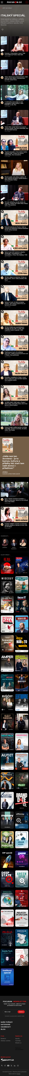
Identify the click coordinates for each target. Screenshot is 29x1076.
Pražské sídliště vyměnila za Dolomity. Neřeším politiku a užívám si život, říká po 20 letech (16, 525)
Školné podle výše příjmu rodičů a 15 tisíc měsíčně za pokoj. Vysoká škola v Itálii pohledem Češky (16, 178)
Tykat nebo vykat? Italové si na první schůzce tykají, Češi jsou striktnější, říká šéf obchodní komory (16, 128)
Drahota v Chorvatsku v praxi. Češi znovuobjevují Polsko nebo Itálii (15, 54)
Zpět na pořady (7, 8)
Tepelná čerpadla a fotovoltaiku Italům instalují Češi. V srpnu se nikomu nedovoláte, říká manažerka (16, 153)
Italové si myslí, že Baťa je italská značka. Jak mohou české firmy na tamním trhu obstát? (15, 303)
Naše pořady (7, 1022)
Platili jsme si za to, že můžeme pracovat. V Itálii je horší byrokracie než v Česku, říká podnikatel (16, 353)
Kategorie (5, 1024)
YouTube (18, 1040)
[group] (5, 543)
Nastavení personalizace (19, 1048)
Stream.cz (18, 1043)
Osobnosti (6, 1027)
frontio (18, 1073)
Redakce (3, 1038)
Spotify (17, 1038)
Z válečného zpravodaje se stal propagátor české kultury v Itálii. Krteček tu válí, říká (14, 103)
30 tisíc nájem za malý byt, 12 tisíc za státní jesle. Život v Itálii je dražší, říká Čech (16, 278)
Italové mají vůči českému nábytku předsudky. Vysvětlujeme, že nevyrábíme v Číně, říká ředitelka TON (16, 253)
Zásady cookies (5, 1040)
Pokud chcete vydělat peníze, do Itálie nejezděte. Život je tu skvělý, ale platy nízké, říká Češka (16, 429)
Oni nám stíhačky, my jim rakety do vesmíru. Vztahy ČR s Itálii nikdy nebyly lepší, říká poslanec (16, 203)
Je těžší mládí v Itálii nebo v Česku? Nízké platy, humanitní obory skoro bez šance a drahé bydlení (16, 404)
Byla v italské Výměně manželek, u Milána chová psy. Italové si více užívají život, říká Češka (16, 500)
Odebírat (21, 1012)
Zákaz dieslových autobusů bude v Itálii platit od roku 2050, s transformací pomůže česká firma (16, 78)
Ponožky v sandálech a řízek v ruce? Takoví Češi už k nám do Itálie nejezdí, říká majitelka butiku (16, 379)
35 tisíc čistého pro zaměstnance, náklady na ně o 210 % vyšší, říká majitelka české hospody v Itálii (14, 328)
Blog (3, 1029)
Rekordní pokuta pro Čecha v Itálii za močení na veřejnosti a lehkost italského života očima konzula (16, 228)
